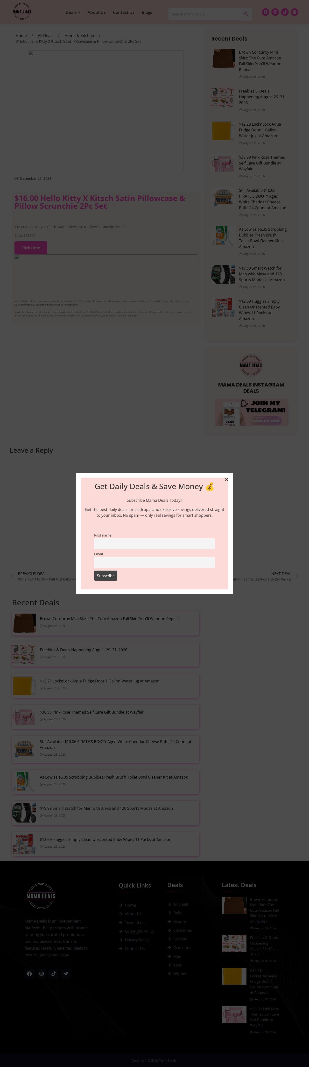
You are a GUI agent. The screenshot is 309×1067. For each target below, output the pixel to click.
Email (98, 554)
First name (102, 535)
